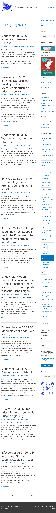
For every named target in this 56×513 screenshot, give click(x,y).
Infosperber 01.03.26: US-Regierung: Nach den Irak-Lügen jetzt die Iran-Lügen (18, 456)
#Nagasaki (45, 175)
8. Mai (44, 194)
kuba (44, 276)
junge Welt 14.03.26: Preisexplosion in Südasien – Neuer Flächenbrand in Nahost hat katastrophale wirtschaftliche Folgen (18, 284)
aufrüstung (47, 216)
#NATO (45, 179)
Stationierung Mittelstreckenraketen (47, 306)
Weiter (32, 495)
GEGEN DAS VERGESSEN (46, 240)
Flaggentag (46, 223)
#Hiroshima (46, 165)
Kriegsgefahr (46, 267)
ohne (42, 119)
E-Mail (43, 345)
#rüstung (46, 186)
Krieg (44, 247)
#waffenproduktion (47, 190)
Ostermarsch (47, 292)
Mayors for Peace (47, 282)
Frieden (45, 227)
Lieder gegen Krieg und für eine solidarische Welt (47, 23)
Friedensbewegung (47, 231)
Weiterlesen (44, 127)
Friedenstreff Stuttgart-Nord (26, 7)
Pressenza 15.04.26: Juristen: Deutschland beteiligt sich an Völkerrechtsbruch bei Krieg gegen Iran (15, 84)
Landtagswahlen (47, 279)
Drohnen (46, 220)
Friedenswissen (45, 100)
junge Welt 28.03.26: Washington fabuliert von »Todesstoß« (17, 138)
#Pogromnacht (47, 182)
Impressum (4, 508)
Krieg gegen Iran (23, 46)
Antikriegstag (44, 55)
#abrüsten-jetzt (46, 139)
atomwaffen (47, 213)
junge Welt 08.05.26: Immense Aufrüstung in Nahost (16, 39)
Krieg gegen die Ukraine (47, 252)
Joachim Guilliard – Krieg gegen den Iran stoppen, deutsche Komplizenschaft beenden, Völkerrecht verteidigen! (18, 235)
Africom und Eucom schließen (47, 208)
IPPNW (44, 244)
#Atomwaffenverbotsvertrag (47, 150)
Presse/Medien (13, 46)
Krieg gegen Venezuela (46, 263)
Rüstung (31, 46)
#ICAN (44, 169)
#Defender (46, 162)
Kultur (42, 108)
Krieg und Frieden (47, 271)
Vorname (43, 339)
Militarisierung (47, 287)
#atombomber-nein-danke (47, 145)
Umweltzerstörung (47, 312)
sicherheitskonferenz (47, 300)
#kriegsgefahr (46, 172)
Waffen (44, 317)
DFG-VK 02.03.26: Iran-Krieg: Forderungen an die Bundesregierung (17, 412)
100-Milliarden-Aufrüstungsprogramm (47, 199)
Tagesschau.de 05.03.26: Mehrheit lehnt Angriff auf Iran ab (17, 331)
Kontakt (3, 506)
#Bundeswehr (46, 155)
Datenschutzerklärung (47, 358)
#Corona (45, 158)
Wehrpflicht (46, 323)
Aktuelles (43, 97)
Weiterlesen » (5, 68)
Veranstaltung (15, 245)
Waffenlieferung (47, 320)
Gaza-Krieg (46, 236)
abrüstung (45, 204)
